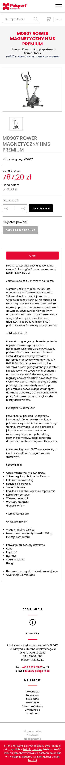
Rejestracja (32, 691)
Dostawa (32, 735)
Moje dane (32, 699)
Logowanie (32, 695)
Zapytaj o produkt (20, 230)
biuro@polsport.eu (37, 671)
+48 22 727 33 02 (32, 667)
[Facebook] (32, 622)
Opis (32, 255)
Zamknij (32, 760)
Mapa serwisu (32, 731)
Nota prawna (32, 739)
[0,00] (48, 19)
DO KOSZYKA (41, 208)
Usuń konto (32, 713)
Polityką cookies (32, 749)
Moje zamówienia (32, 706)
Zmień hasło (32, 710)
